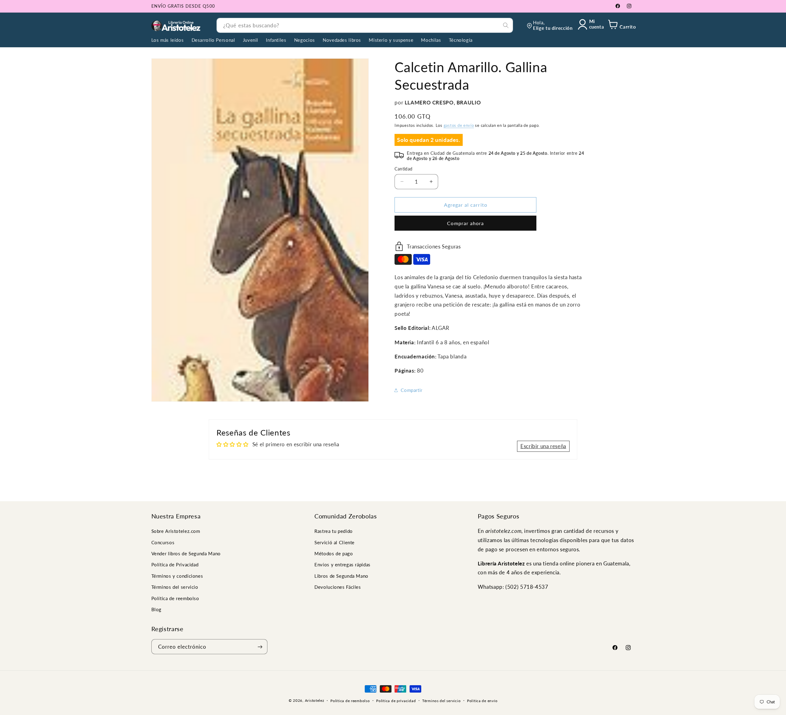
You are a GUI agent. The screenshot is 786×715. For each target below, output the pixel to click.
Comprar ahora (465, 223)
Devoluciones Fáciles (337, 587)
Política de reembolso (175, 598)
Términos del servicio (174, 587)
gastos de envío (459, 125)
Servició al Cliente (334, 542)
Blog (156, 609)
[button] (621, 25)
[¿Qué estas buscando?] (506, 25)
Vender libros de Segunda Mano (186, 553)
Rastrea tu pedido (333, 531)
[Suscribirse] (260, 646)
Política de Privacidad (175, 565)
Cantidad (403, 168)
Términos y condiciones (177, 576)
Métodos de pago (333, 553)
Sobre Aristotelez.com (175, 531)
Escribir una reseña (543, 446)
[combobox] (365, 25)
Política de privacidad (396, 701)
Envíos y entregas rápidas (342, 565)
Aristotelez (314, 700)
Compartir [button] (411, 390)
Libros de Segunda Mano (341, 576)
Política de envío (482, 701)
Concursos (163, 542)
